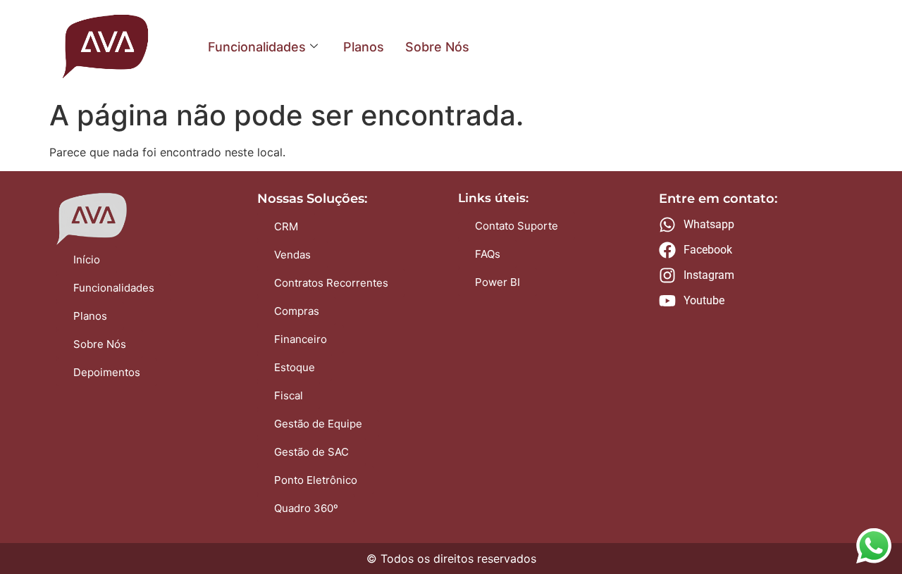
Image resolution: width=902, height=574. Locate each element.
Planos (363, 46)
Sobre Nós (437, 46)
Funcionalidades (257, 46)
